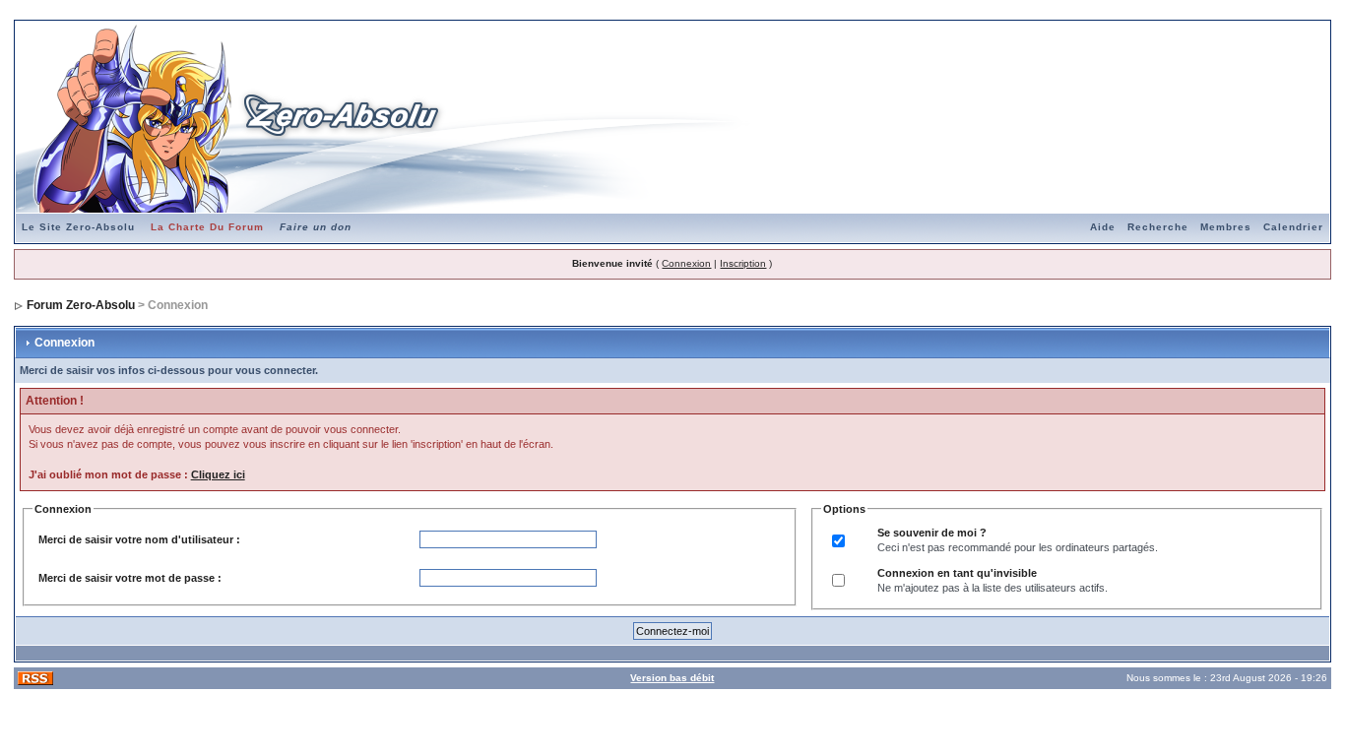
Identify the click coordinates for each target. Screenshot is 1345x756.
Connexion (686, 263)
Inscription (743, 263)
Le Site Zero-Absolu (78, 226)
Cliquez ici (218, 474)
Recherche (1157, 226)
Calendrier (1293, 226)
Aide (1103, 226)
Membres (1225, 226)
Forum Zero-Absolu (81, 305)
